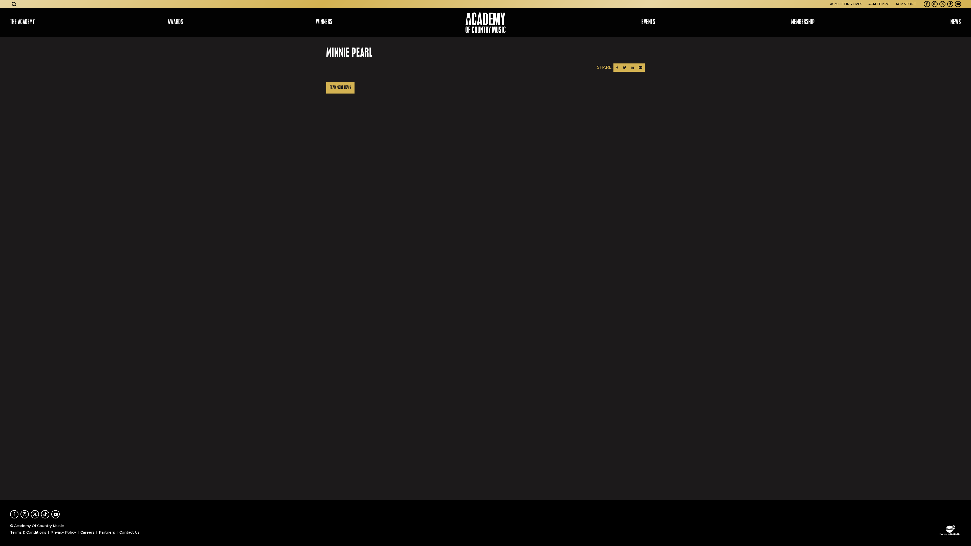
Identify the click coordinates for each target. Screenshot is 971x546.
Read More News (340, 87)
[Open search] (14, 4)
